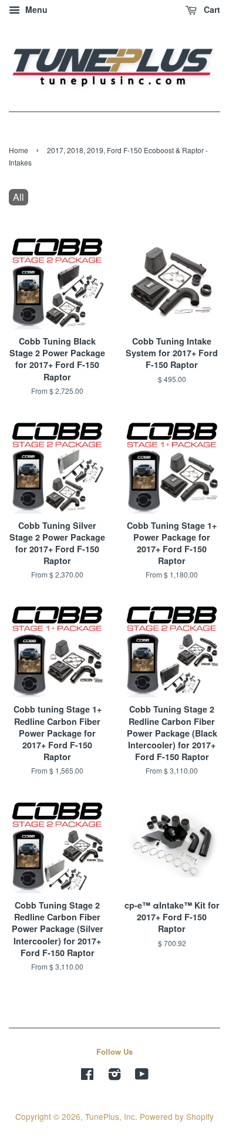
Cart (210, 9)
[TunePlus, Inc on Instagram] (114, 1076)
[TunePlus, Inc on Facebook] (87, 1076)
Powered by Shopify (177, 1116)
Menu (35, 9)
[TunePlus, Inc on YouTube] (142, 1076)
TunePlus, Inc (110, 1116)
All (18, 197)
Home (18, 150)
